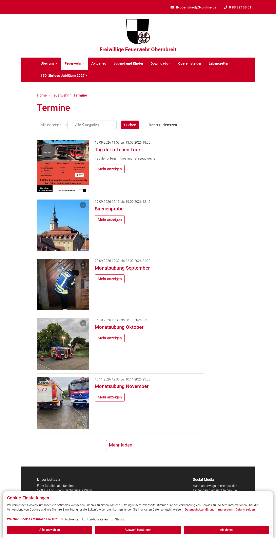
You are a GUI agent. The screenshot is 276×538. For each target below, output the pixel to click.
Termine (80, 95)
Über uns (48, 63)
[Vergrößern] (63, 166)
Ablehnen (226, 530)
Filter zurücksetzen (161, 125)
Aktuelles (98, 63)
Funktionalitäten (97, 519)
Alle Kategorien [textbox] (87, 125)
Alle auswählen (49, 530)
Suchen (130, 125)
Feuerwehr (73, 63)
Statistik (120, 519)
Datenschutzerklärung (200, 509)
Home (42, 95)
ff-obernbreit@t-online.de (196, 7)
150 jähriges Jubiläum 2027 (63, 76)
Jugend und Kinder (128, 63)
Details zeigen (245, 509)
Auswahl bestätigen (138, 530)
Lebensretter (219, 63)
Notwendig (72, 519)
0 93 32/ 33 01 (240, 7)
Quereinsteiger (189, 63)
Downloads (159, 63)
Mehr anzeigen (110, 169)
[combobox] (94, 125)
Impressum (225, 509)
